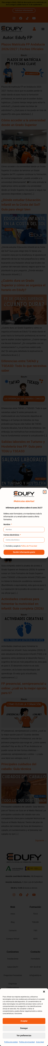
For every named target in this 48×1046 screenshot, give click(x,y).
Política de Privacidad (29, 546)
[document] (24, 523)
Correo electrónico (11, 535)
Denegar (24, 1028)
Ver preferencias (24, 1035)
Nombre (7, 525)
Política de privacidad (27, 1042)
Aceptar (24, 1021)
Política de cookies (11, 1042)
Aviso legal (40, 1042)
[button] (44, 991)
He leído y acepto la (21, 546)
